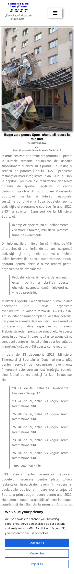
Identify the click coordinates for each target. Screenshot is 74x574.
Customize (37, 553)
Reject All (37, 564)
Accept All (37, 542)
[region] (37, 539)
